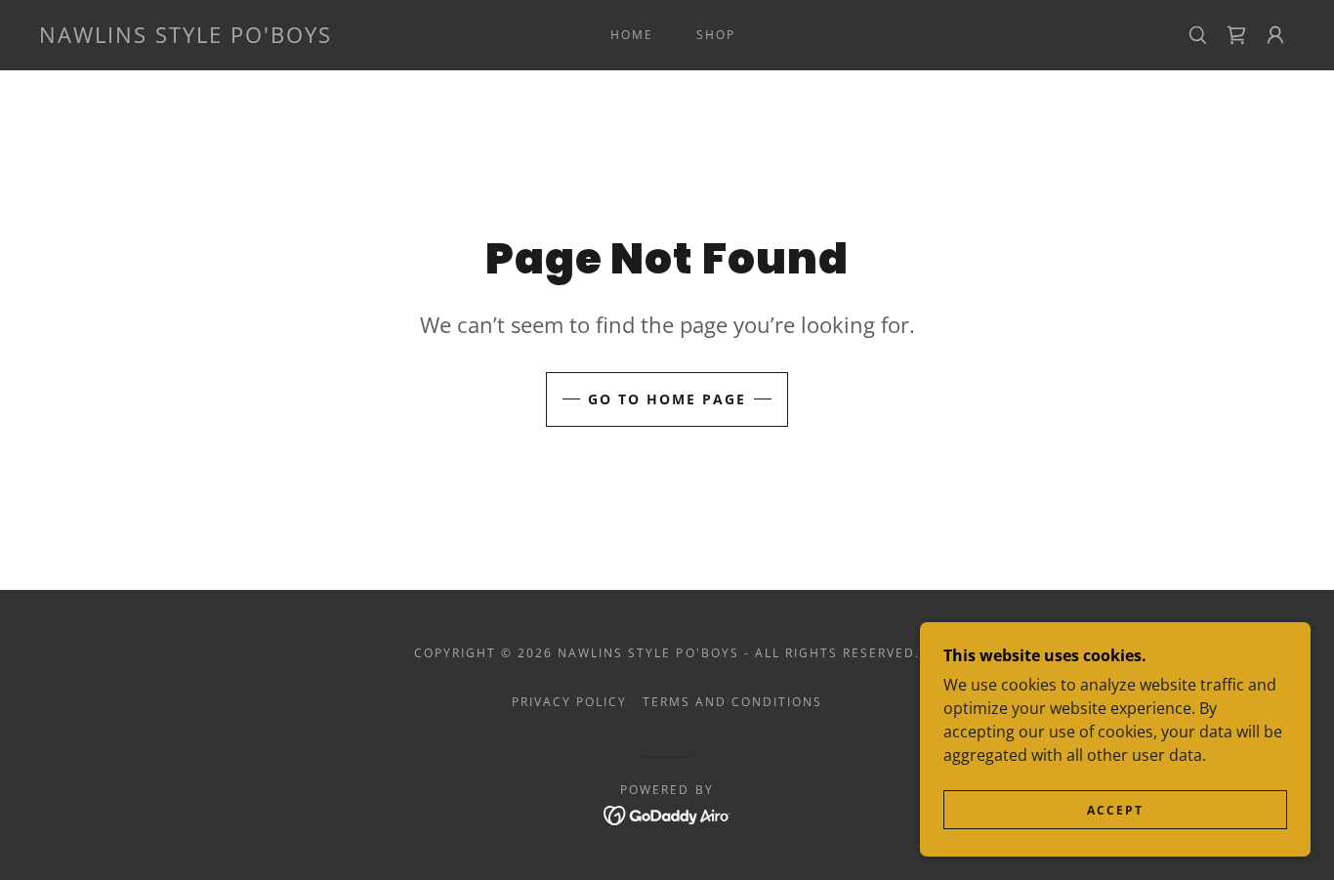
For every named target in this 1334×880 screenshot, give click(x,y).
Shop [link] (715, 34)
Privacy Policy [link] (569, 701)
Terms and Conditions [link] (732, 701)
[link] (185, 37)
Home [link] (631, 34)
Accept (1115, 810)
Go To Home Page (667, 399)
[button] (1275, 35)
